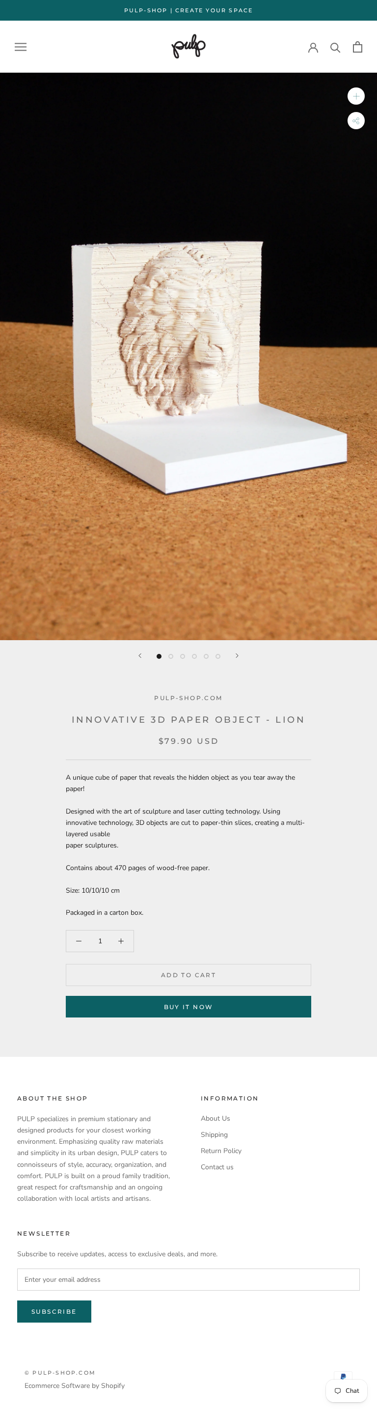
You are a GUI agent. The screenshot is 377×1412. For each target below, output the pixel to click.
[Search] (335, 47)
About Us (215, 1118)
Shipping (214, 1134)
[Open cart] (357, 47)
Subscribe (54, 1311)
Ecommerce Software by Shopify (75, 1385)
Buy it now (189, 1007)
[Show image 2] (170, 656)
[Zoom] (356, 96)
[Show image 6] (217, 656)
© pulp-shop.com (60, 1372)
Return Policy (221, 1151)
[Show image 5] (206, 656)
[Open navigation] (21, 47)
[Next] (237, 655)
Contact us (217, 1167)
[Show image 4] (194, 656)
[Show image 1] (159, 656)
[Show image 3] (182, 656)
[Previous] (139, 655)
